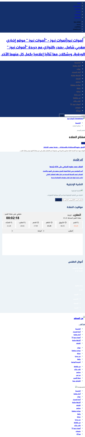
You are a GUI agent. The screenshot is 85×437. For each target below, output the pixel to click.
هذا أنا (78, 110)
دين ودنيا (77, 94)
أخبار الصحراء (76, 72)
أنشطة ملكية (76, 75)
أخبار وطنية (77, 65)
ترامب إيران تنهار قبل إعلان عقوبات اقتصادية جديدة (67, 177)
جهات (79, 68)
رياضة (79, 88)
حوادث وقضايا (76, 84)
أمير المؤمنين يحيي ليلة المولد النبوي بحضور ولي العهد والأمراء (63, 171)
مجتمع (78, 81)
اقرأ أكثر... (82, 324)
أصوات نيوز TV (75, 104)
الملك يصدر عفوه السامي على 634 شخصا (66, 166)
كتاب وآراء (77, 100)
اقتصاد (78, 78)
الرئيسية (77, 62)
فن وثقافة (77, 97)
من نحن (79, 24)
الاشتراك (58, 199)
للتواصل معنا (77, 21)
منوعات (78, 107)
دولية (78, 91)
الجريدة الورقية (77, 29)
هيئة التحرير (77, 26)
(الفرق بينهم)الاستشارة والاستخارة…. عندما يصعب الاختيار (64, 147)
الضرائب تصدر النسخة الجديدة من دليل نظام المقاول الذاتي (64, 174)
